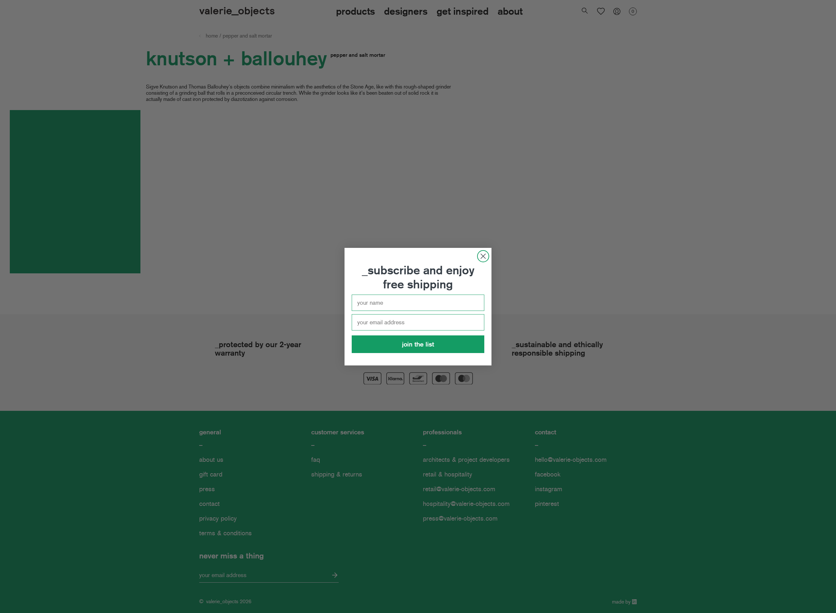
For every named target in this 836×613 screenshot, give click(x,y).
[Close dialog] (483, 256)
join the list (418, 344)
